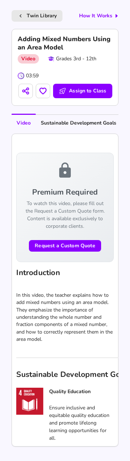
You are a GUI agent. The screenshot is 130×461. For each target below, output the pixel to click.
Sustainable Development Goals (78, 122)
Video (24, 122)
